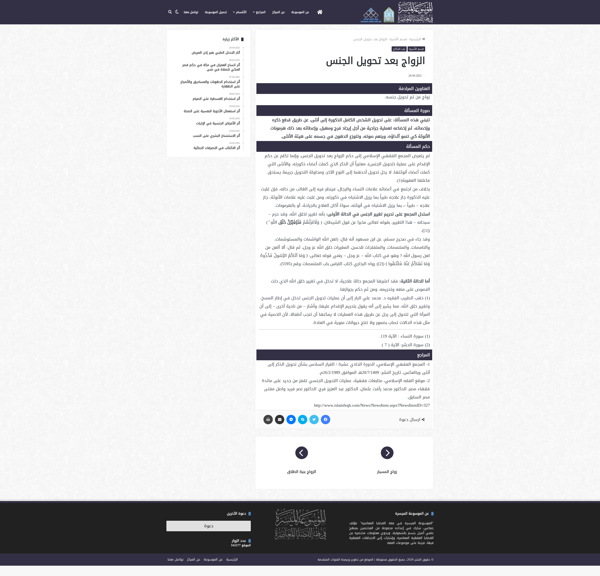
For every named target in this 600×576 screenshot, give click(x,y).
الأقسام (241, 12)
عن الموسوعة (300, 12)
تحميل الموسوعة (216, 12)
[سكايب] (302, 419)
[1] (426, 230)
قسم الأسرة (398, 39)
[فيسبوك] (325, 419)
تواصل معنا (191, 12)
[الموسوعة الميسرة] (397, 12)
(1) (399, 180)
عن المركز (278, 12)
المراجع (261, 12)
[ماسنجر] (291, 419)
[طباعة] (268, 419)
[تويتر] (314, 419)
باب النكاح (399, 49)
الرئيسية (415, 39)
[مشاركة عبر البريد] (279, 419)
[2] (380, 264)
